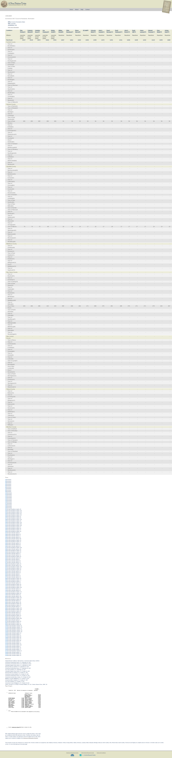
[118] (15, 462)
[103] (15, 383)
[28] (13, 76)
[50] (17, 170)
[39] (13, 119)
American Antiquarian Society (30, 738)
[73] (15, 262)
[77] (14, 279)
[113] (15, 434)
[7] (72, 32)
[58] (14, 198)
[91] (15, 334)
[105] (12, 393)
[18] (161, 32)
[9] (87, 30)
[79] (12, 285)
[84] (12, 304)
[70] (13, 251)
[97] (16, 360)
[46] (15, 153)
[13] (121, 32)
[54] (13, 185)
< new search (8, 15)
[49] (13, 164)
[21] (14, 45)
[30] (14, 83)
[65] (15, 230)
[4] (48, 32)
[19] (168, 32)
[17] (154, 32)
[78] (17, 281)
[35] (17, 102)
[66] (14, 234)
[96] (12, 359)
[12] (112, 32)
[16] (145, 32)
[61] (13, 213)
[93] (13, 347)
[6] (62, 32)
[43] (13, 138)
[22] (13, 49)
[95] (12, 355)
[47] (13, 157)
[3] (39, 32)
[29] (13, 79)
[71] (13, 255)
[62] (14, 217)
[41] (15, 130)
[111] (13, 415)
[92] (15, 343)
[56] (14, 192)
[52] (13, 177)
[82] (13, 296)
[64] (14, 224)
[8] (79, 32)
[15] (135, 32)
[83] (15, 300)
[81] (13, 293)
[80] (13, 289)
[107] (14, 400)
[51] (15, 174)
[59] (13, 202)
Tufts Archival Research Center (87, 752)
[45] (16, 147)
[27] (14, 72)
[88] (15, 323)
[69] (14, 247)
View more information (13, 27)
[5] (54, 32)
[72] (13, 258)
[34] (13, 100)
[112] (13, 421)
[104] (14, 387)
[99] (13, 368)
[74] (15, 266)
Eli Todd (85, 30)
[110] (13, 411)
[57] (16, 194)
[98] (14, 364)
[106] (14, 396)
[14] (129, 32)
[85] (12, 311)
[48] (16, 160)
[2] (32, 32)
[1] (24, 32)
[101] (15, 375)
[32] (13, 92)
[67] (15, 238)
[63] (13, 221)
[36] (16, 106)
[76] (13, 276)
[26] (13, 64)
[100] (13, 372)
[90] (13, 330)
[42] (15, 134)
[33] (13, 96)
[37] (17, 108)
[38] (13, 115)
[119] (14, 470)
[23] (13, 53)
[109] (13, 408)
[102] (13, 379)
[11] (103, 32)
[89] (14, 326)
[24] (15, 57)
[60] (12, 206)
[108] (13, 404)
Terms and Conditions (101, 752)
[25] (15, 61)
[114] (14, 438)
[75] (14, 270)
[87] (14, 319)
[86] (12, 315)
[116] (13, 455)
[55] (13, 189)
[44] (13, 142)
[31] (14, 89)
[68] (14, 241)
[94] (13, 351)
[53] (14, 181)
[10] (95, 32)
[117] (13, 459)
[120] (15, 474)
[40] (12, 126)
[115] (14, 445)
